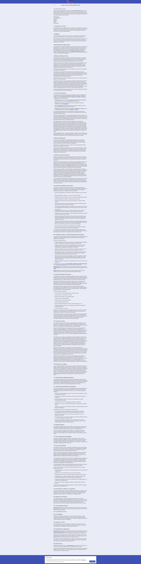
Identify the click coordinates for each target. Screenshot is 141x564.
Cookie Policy (84, 560)
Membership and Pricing (76, 51)
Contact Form (56, 267)
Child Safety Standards (61, 264)
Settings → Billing (80, 96)
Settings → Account (74, 109)
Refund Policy (65, 103)
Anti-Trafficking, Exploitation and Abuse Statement (76, 263)
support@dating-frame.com (61, 511)
